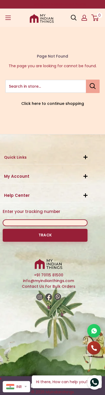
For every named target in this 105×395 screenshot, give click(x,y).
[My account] (84, 18)
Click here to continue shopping (52, 103)
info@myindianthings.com (48, 280)
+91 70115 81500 (48, 275)
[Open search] (74, 18)
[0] (95, 18)
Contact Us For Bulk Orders (48, 286)
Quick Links (15, 157)
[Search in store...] (93, 86)
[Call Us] (94, 348)
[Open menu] (8, 18)
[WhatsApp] (94, 330)
